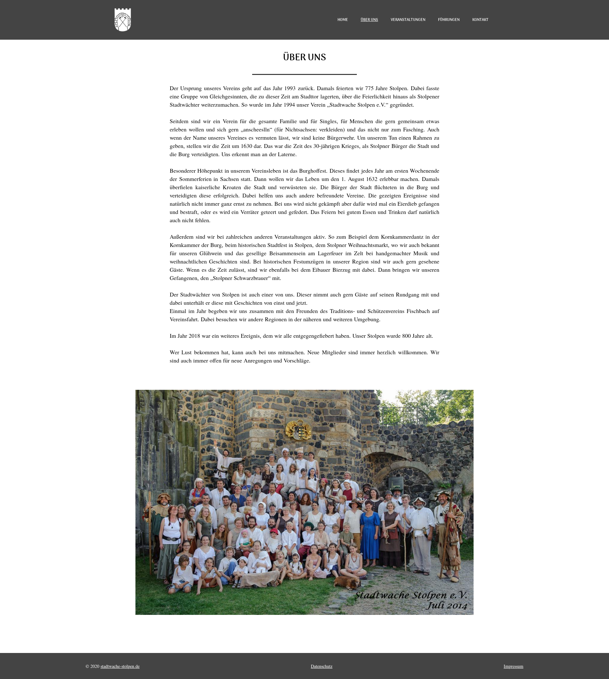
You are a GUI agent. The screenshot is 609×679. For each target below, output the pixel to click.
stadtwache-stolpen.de (120, 666)
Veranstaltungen (408, 20)
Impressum (513, 666)
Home (342, 20)
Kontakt (480, 20)
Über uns (369, 20)
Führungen (449, 20)
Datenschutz (321, 666)
